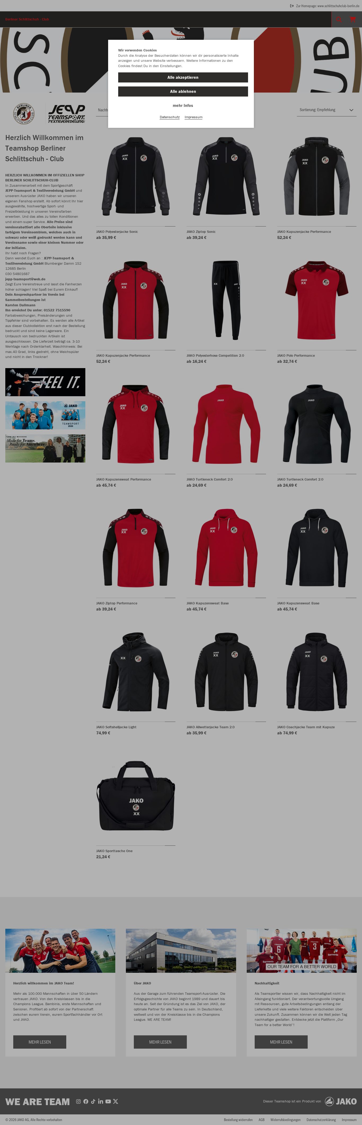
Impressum (193, 117)
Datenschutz (170, 117)
